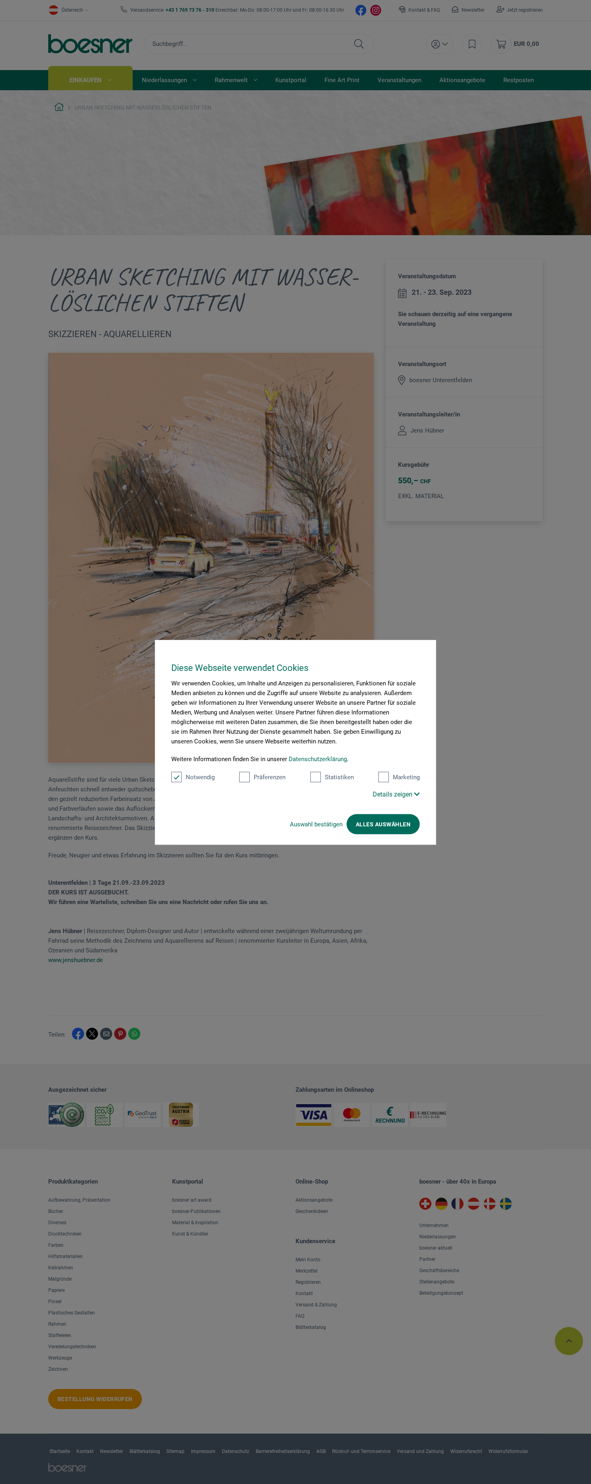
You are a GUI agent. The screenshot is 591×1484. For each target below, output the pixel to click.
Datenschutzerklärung (318, 758)
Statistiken (339, 776)
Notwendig (200, 776)
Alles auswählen (383, 824)
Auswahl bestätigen (316, 824)
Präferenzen (269, 776)
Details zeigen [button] (393, 794)
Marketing (406, 776)
